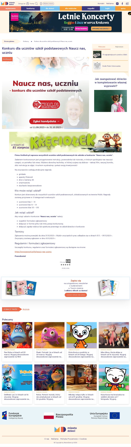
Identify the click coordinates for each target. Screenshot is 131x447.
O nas (46, 439)
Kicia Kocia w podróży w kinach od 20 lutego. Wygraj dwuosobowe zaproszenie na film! (81, 355)
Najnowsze (119, 47)
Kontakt (101, 3)
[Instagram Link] (117, 3)
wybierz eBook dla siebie (76, 295)
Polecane (101, 47)
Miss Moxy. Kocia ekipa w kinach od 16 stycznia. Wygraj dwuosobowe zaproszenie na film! (113, 355)
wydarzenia (10, 8)
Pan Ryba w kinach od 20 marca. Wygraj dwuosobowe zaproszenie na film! (16, 354)
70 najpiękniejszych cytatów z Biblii (114, 55)
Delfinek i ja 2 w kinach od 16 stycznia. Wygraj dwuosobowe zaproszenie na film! (16, 398)
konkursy (31, 8)
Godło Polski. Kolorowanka (111, 66)
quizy (123, 8)
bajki (107, 8)
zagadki (91, 8)
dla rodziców (70, 8)
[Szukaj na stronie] (34, 3)
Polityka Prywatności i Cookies (73, 439)
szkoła (26, 309)
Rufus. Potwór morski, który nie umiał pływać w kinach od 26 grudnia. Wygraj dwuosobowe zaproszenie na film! (48, 399)
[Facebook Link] (122, 3)
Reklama (109, 3)
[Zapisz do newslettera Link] (127, 3)
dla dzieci (50, 8)
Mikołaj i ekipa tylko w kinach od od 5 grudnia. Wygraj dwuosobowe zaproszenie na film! (81, 398)
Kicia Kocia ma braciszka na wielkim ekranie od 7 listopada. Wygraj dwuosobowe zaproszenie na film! (113, 399)
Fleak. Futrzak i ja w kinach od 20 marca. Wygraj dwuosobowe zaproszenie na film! (49, 355)
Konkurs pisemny (9, 349)
